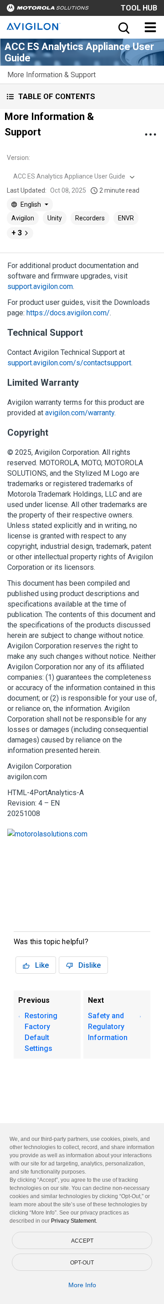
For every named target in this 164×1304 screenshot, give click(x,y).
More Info (82, 1285)
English (30, 204)
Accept (82, 1241)
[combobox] (73, 176)
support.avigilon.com (40, 286)
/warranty (79, 412)
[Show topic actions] (150, 134)
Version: (18, 157)
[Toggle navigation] (150, 27)
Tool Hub (139, 8)
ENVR (126, 218)
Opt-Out (82, 1262)
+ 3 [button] (16, 233)
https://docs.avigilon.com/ (68, 313)
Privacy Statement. (74, 1221)
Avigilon (22, 218)
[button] (82, 96)
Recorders (90, 218)
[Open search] (123, 27)
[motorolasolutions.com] (47, 835)
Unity (54, 218)
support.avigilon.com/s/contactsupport (69, 362)
